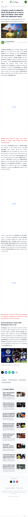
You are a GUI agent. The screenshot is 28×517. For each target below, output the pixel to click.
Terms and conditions (10, 488)
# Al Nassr (4, 380)
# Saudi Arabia (22, 380)
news (6, 6)
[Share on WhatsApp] (9, 372)
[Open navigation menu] (2, 2)
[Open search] (25, 2)
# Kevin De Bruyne (13, 380)
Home (2, 6)
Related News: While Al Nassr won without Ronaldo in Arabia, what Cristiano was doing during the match (14, 140)
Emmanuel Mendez (9, 41)
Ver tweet (14, 106)
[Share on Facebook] (6, 372)
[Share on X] (2, 372)
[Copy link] (16, 372)
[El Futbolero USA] (14, 2)
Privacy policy (20, 488)
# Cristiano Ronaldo (6, 382)
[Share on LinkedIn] (13, 372)
